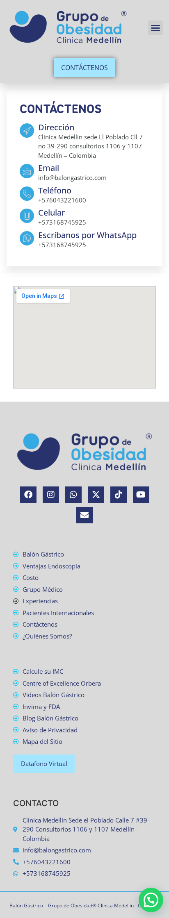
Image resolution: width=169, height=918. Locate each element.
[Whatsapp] (73, 494)
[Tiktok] (118, 494)
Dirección (56, 127)
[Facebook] (28, 494)
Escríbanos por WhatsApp (87, 235)
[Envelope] (84, 515)
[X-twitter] (96, 494)
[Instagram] (51, 494)
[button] (155, 27)
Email (48, 167)
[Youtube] (141, 494)
